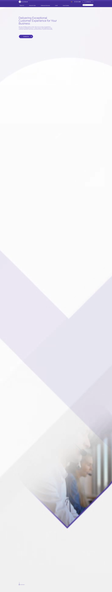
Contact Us (88, 1)
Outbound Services (45, 5)
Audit (56, 5)
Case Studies (66, 5)
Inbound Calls (32, 5)
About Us (22, 5)
